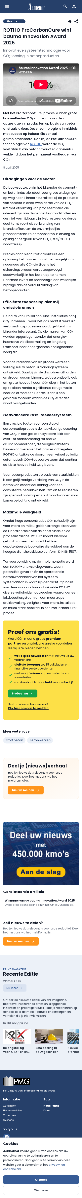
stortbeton (14, 740)
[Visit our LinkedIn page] (6, 1137)
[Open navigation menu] (7, 6)
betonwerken (40, 740)
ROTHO (36, 144)
